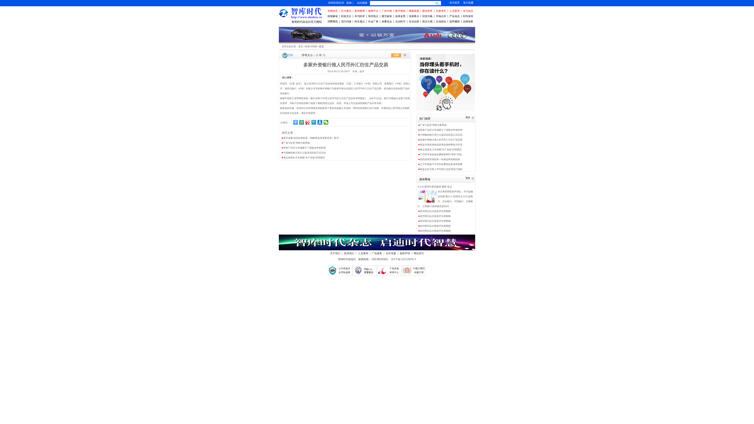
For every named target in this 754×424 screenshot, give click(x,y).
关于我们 (335, 253)
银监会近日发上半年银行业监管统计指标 (441, 169)
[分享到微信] (326, 122)
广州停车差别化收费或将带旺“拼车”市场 (441, 154)
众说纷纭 (441, 21)
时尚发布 (468, 16)
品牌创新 (468, 21)
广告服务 (377, 253)
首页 (300, 46)
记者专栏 (441, 10)
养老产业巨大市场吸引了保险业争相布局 (304, 147)
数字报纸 (400, 10)
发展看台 (414, 16)
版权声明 (405, 253)
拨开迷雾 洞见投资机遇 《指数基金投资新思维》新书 (311, 138)
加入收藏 (468, 2)
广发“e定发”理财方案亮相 (296, 143)
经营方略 (427, 16)
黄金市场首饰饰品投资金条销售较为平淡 (441, 144)
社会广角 (373, 21)
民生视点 (360, 21)
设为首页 (454, 2)
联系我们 (349, 253)
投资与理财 (311, 46)
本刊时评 (360, 16)
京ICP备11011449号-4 (403, 259)
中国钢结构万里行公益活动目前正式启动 (304, 152)
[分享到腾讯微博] (313, 122)
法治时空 (400, 21)
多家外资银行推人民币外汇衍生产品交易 (441, 139)
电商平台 (373, 10)
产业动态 (454, 16)
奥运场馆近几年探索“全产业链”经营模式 (304, 157)
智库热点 (373, 16)
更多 (468, 117)
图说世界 (427, 10)
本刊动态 (468, 10)
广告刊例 (387, 10)
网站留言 (419, 253)
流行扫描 (346, 21)
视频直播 (414, 10)
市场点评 (441, 16)
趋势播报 (454, 21)
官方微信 (346, 10)
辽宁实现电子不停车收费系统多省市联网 (441, 164)
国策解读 (333, 16)
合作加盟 (391, 253)
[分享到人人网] (320, 122)
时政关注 (346, 16)
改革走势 (400, 16)
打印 (290, 55)
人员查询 (454, 10)
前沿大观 (427, 21)
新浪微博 (360, 10)
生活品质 (414, 21)
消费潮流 (333, 21)
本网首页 (333, 10)
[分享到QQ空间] (301, 122)
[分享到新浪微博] (307, 122)
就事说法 (387, 21)
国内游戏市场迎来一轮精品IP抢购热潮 (440, 159)
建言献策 (387, 16)
